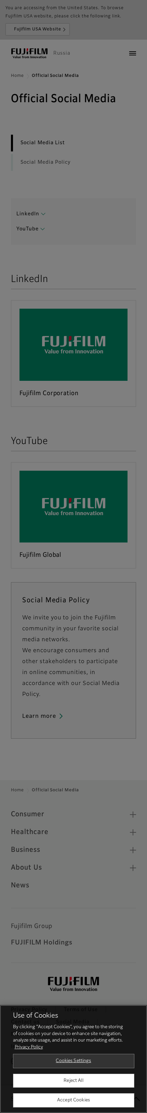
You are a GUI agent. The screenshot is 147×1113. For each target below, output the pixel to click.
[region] (73, 1059)
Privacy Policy (29, 1047)
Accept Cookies (73, 1100)
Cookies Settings (73, 1061)
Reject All (73, 1080)
